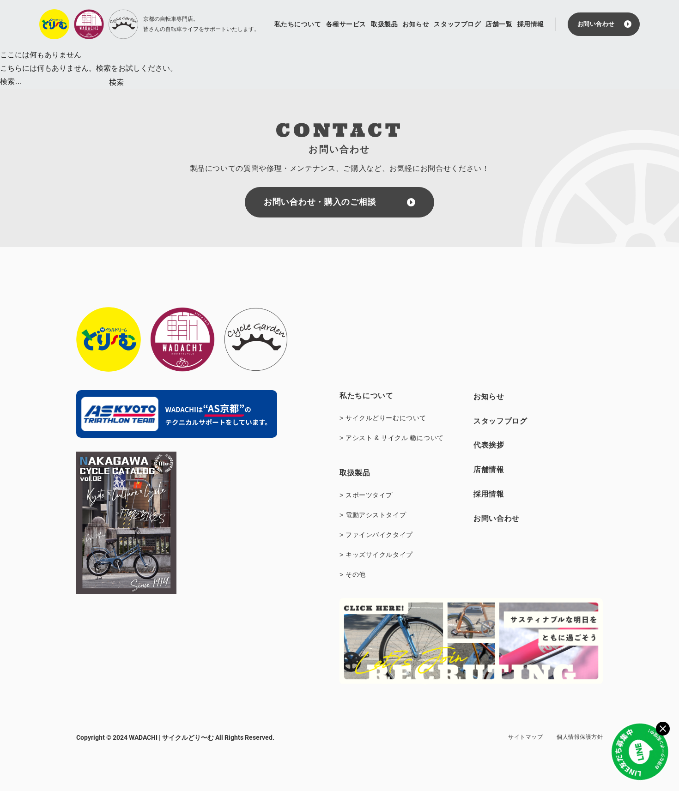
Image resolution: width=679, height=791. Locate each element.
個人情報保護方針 (580, 737)
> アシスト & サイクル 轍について (392, 437)
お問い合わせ (596, 23)
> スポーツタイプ (366, 495)
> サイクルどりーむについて (383, 418)
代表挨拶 (488, 445)
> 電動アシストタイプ (373, 515)
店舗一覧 (498, 24)
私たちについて (297, 24)
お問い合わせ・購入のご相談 (320, 201)
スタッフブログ (457, 24)
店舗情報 (488, 469)
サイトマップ (525, 737)
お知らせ (415, 24)
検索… (11, 81)
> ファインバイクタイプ (376, 534)
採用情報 (530, 24)
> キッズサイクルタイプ (376, 554)
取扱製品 (384, 24)
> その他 (353, 574)
